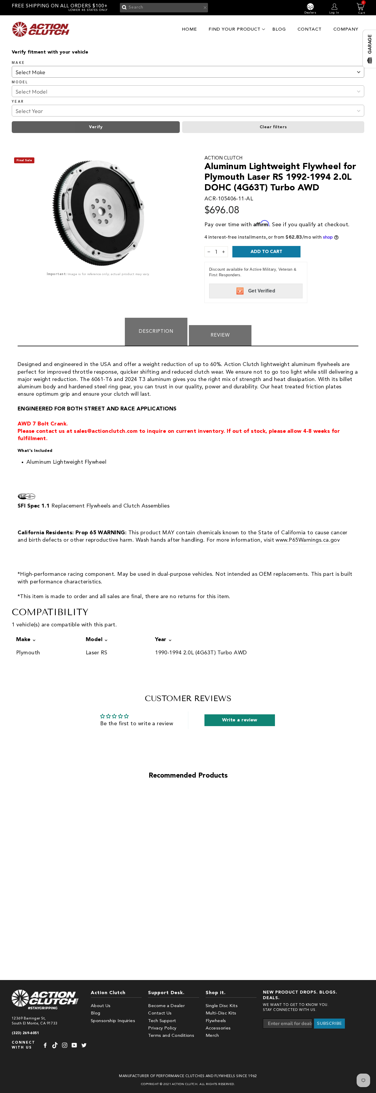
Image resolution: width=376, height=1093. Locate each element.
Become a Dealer (166, 1006)
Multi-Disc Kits (221, 1013)
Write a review (239, 720)
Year (18, 101)
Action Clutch (223, 158)
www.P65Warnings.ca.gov (308, 540)
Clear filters (273, 127)
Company (345, 29)
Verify (96, 127)
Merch (212, 1036)
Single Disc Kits (222, 1006)
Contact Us (160, 1013)
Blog (279, 29)
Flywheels (216, 1021)
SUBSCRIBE (329, 1023)
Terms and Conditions (171, 1036)
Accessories (218, 1028)
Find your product (235, 29)
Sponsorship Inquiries (113, 1021)
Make (18, 63)
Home (189, 29)
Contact (310, 29)
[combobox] (164, 7)
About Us (101, 1006)
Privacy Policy (162, 1028)
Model (20, 82)
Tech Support (162, 1021)
